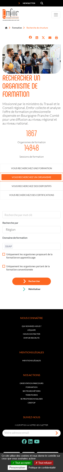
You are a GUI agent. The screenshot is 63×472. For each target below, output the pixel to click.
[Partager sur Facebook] (30, 37)
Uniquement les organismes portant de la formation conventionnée (28, 268)
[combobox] (31, 229)
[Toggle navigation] (55, 15)
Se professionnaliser (32, 399)
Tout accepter (23, 462)
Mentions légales (31, 360)
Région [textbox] (11, 229)
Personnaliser (17, 467)
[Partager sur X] (43, 37)
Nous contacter (31, 334)
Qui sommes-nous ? (31, 326)
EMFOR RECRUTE (32, 338)
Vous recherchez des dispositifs (31, 186)
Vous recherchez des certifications (31, 195)
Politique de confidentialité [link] (42, 467)
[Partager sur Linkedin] (37, 37)
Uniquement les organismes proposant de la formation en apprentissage (29, 256)
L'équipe (31, 330)
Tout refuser (45, 462)
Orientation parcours (31, 383)
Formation (17, 27)
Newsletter (28, 3)
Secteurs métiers (31, 391)
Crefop (31, 402)
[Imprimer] (56, 37)
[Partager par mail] (49, 37)
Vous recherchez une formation (31, 168)
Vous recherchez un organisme (31, 177)
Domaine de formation (14, 237)
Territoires (32, 395)
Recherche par (10, 222)
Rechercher (34, 281)
